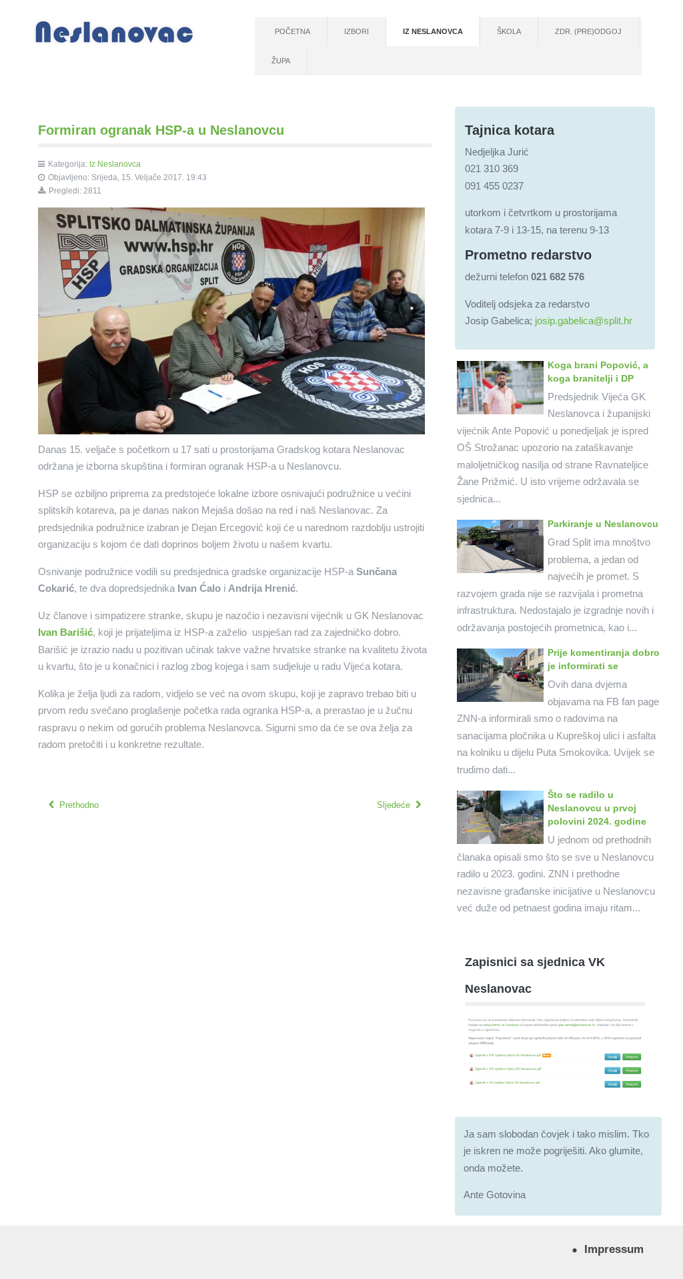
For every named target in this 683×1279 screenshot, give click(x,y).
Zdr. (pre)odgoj (588, 31)
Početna (292, 31)
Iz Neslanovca (433, 31)
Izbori (356, 31)
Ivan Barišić (65, 632)
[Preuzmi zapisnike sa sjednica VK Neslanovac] (555, 1051)
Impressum (614, 1249)
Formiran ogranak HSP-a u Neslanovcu (161, 130)
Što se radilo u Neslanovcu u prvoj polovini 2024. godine (597, 808)
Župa (280, 61)
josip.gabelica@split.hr (583, 320)
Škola (509, 31)
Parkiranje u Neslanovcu (603, 523)
